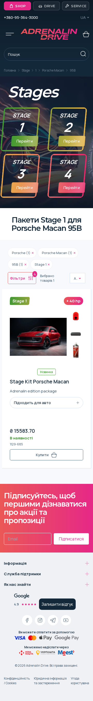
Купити (42, 455)
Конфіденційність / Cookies (17, 680)
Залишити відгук (57, 604)
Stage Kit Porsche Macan (39, 382)
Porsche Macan (53, 70)
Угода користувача (80, 680)
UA (83, 17)
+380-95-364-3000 (21, 17)
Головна (10, 70)
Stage (26, 70)
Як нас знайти (17, 584)
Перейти (24, 141)
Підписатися (71, 539)
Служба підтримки (22, 574)
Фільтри (23, 276)
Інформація (15, 563)
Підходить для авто (32, 402)
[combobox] (74, 278)
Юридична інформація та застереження (50, 680)
